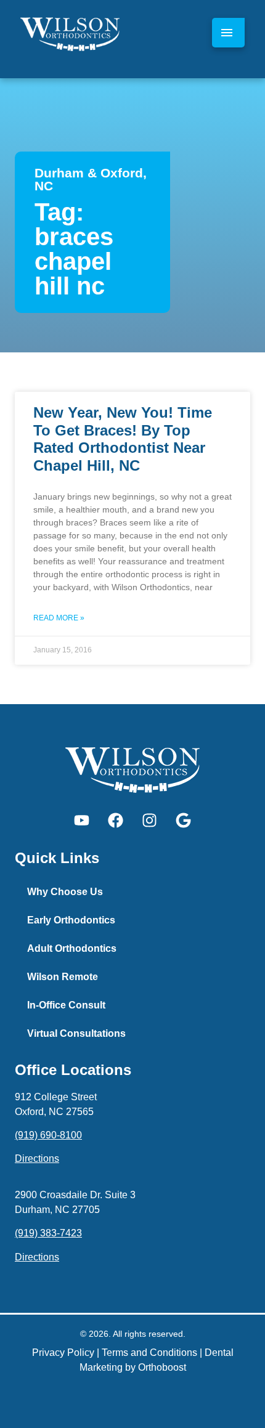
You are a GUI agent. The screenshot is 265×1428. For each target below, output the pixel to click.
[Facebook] (115, 820)
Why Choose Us (65, 891)
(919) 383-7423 (48, 1233)
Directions (37, 1158)
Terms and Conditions (149, 1352)
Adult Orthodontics (71, 948)
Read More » (58, 618)
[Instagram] (149, 820)
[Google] (183, 820)
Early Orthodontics (71, 920)
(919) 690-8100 (48, 1135)
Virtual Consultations (76, 1033)
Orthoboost (162, 1367)
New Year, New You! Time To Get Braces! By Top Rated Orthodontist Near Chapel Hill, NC (122, 439)
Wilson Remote (62, 977)
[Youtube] (82, 820)
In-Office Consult (66, 1005)
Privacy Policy (63, 1352)
